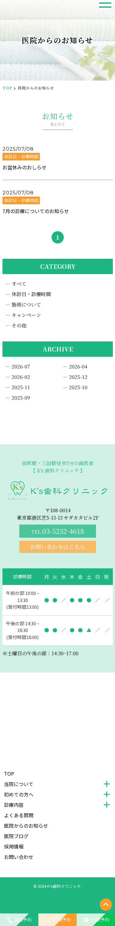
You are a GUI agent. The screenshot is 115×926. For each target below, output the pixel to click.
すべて (19, 283)
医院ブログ (16, 836)
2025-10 (78, 387)
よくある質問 (18, 815)
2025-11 (21, 387)
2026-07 (21, 366)
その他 (19, 325)
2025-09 (21, 397)
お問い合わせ (18, 856)
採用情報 (14, 846)
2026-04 (78, 366)
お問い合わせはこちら (57, 547)
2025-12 (78, 376)
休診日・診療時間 (31, 294)
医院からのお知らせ (26, 825)
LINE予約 (99, 920)
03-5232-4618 (57, 531)
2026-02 (21, 376)
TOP (7, 87)
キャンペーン (26, 314)
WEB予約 (61, 920)
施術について (26, 304)
